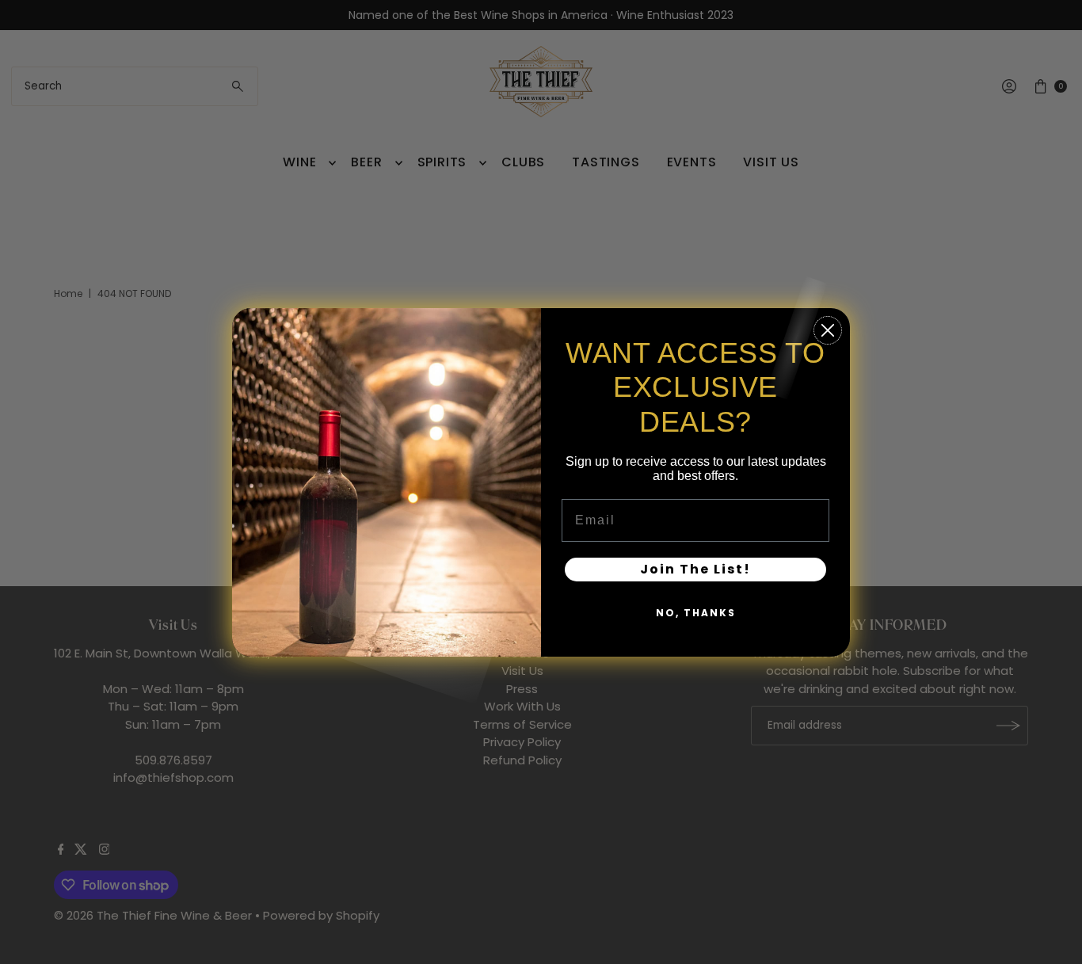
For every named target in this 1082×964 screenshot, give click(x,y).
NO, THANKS (696, 612)
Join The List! (695, 568)
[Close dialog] (827, 330)
